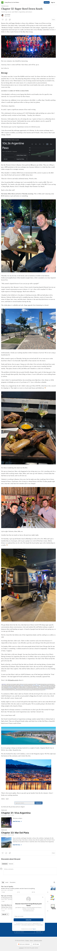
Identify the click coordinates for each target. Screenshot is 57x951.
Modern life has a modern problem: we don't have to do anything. (18, 888)
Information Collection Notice (28, 924)
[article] (28, 889)
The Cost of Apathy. (7, 886)
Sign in (53, 2)
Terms (31, 940)
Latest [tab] (6, 882)
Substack (21, 948)
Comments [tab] (4, 863)
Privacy (27, 940)
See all (4, 914)
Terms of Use (36, 923)
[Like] (2, 19)
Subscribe (46, 2)
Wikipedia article (13, 680)
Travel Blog (4, 6)
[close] (43, 897)
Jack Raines (7, 14)
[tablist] (7, 863)
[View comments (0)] (6, 19)
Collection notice (38, 940)
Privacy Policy (40, 924)
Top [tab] (3, 882)
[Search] (54, 882)
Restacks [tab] (11, 863)
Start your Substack (25, 944)
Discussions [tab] (12, 882)
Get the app (36, 944)
